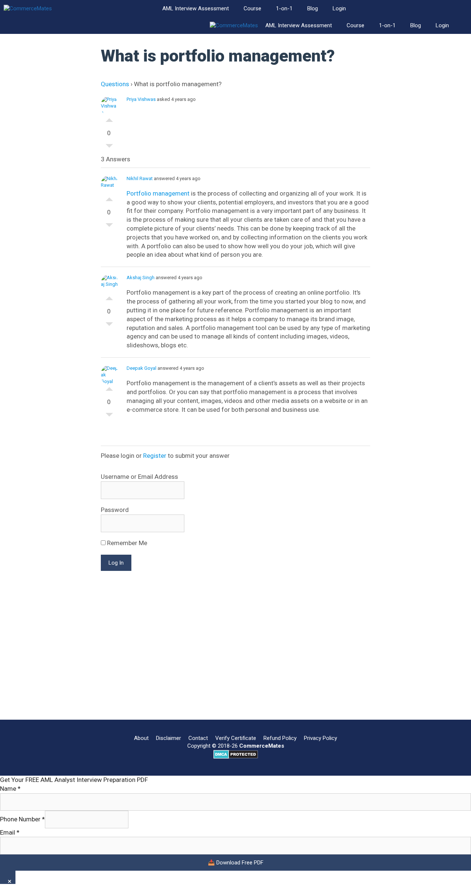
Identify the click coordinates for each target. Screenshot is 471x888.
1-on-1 (284, 8)
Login (339, 8)
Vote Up (109, 118)
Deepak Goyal (141, 368)
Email (10, 832)
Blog (312, 8)
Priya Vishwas (141, 99)
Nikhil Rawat (140, 178)
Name (10, 788)
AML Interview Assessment (195, 8)
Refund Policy (280, 738)
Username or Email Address (139, 476)
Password (115, 509)
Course (252, 8)
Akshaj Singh (141, 277)
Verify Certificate (235, 738)
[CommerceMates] (28, 9)
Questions (115, 84)
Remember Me (126, 543)
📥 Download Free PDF (235, 862)
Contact (198, 738)
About (141, 738)
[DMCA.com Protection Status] (235, 757)
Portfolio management (158, 193)
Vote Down (109, 147)
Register (154, 455)
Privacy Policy (320, 738)
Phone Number (22, 819)
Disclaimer (168, 738)
